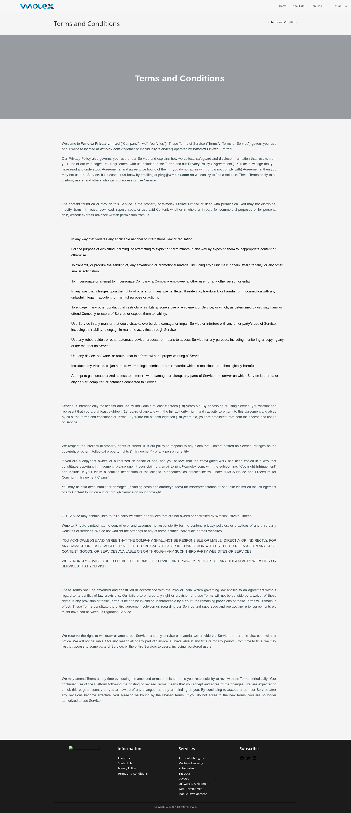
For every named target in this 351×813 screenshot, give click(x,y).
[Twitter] (248, 759)
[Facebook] (241, 759)
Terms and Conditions (284, 22)
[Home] (266, 22)
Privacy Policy (127, 768)
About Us (124, 758)
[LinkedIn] (254, 759)
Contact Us (125, 763)
